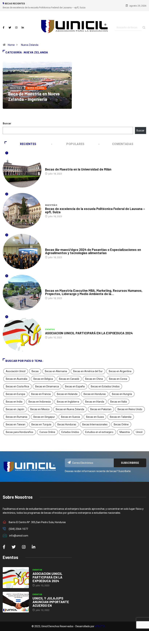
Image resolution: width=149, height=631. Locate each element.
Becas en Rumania (16, 416)
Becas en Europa (15, 394)
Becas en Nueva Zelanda (70, 409)
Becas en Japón (15, 409)
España (49, 287)
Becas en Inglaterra (68, 401)
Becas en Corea (118, 378)
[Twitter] (10, 27)
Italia (48, 166)
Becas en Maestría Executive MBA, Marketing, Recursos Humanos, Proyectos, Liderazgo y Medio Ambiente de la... (93, 292)
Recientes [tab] (28, 144)
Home (11, 44)
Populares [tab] (75, 144)
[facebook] (3, 27)
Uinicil (139, 432)
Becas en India (14, 401)
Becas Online (121, 424)
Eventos (50, 329)
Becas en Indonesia (40, 401)
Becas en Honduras (95, 394)
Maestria (125, 432)
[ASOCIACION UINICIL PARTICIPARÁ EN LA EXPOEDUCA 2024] (16, 577)
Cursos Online (47, 432)
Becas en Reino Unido (130, 409)
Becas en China (94, 378)
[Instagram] (16, 27)
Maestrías (16, 88)
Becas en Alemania (56, 371)
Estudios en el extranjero (99, 432)
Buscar (7, 123)
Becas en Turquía (41, 424)
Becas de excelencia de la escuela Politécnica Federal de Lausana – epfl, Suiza (44, 7)
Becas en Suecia (70, 416)
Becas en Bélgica (43, 378)
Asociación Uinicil (15, 371)
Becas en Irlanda (94, 401)
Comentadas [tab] (122, 144)
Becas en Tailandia (120, 416)
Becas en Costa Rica (17, 386)
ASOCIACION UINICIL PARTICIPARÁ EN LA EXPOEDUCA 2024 (89, 333)
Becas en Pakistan (100, 409)
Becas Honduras (66, 424)
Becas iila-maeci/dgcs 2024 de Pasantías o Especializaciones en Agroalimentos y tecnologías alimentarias (93, 251)
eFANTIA (100, 626)
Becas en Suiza (95, 416)
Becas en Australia (16, 378)
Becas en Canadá (69, 378)
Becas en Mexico (40, 409)
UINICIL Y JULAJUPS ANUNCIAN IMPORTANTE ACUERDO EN (51, 601)
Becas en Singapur (44, 416)
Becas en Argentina (120, 371)
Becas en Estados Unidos (105, 386)
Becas (35, 371)
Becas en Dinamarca (47, 386)
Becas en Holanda (67, 394)
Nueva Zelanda (29, 44)
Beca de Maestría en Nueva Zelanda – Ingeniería (34, 96)
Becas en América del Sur (88, 371)
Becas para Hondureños (19, 432)
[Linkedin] (23, 27)
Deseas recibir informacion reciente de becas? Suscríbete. (98, 471)
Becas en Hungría (122, 394)
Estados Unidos (70, 432)
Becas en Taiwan (15, 424)
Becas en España (75, 386)
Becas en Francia (41, 394)
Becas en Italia (118, 401)
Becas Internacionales (95, 424)
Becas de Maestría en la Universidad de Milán (78, 169)
